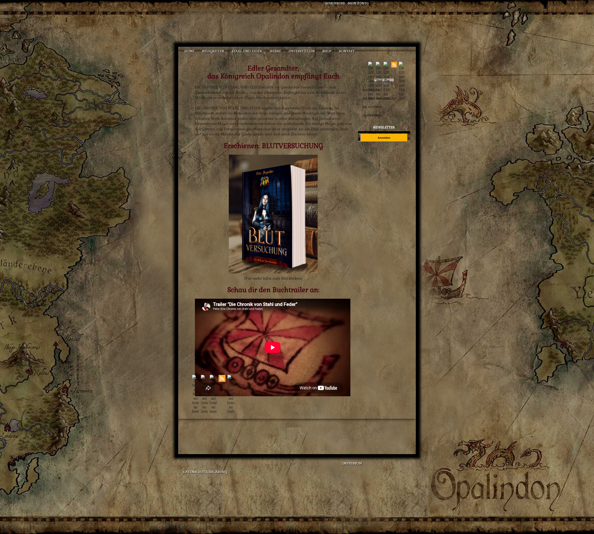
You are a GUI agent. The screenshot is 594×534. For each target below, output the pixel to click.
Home (189, 51)
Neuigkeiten (213, 51)
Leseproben (372, 115)
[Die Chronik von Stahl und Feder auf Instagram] (386, 98)
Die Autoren (372, 107)
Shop (327, 51)
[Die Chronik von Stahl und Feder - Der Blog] (394, 66)
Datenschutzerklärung (205, 472)
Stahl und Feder (247, 51)
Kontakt (347, 51)
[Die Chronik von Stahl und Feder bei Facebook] (371, 98)
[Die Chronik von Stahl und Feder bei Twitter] (379, 98)
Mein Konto (358, 3)
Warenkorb (335, 3)
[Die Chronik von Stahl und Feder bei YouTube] (402, 98)
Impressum (352, 463)
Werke (275, 51)
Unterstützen (302, 51)
